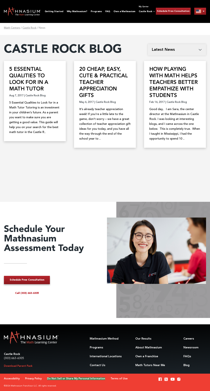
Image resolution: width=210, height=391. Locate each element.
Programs (96, 11)
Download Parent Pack (18, 366)
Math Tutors (150, 365)
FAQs (187, 356)
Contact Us (97, 365)
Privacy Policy (33, 378)
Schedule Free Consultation (173, 11)
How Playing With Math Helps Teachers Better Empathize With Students (173, 82)
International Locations (106, 356)
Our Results (143, 338)
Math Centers (12, 28)
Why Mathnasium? (77, 11)
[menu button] (200, 11)
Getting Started (54, 11)
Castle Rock (29, 28)
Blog (186, 365)
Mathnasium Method (104, 338)
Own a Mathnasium (124, 11)
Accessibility (12, 378)
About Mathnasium (148, 347)
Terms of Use (119, 378)
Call (27, 293)
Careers (188, 338)
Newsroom (191, 347)
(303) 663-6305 (14, 358)
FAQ (107, 11)
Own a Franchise (146, 356)
